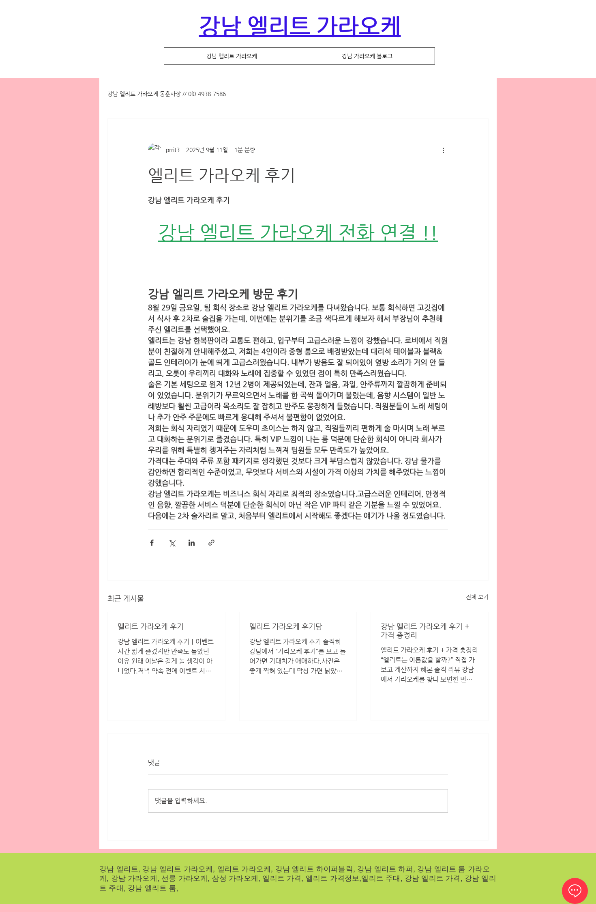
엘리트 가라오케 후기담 (285, 626)
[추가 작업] (443, 150)
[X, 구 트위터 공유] (172, 542)
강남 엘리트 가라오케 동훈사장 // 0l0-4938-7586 (166, 93)
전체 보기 (477, 597)
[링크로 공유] (211, 542)
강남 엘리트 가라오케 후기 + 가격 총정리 (425, 630)
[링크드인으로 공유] (191, 542)
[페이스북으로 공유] (152, 542)
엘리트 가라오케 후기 (151, 626)
